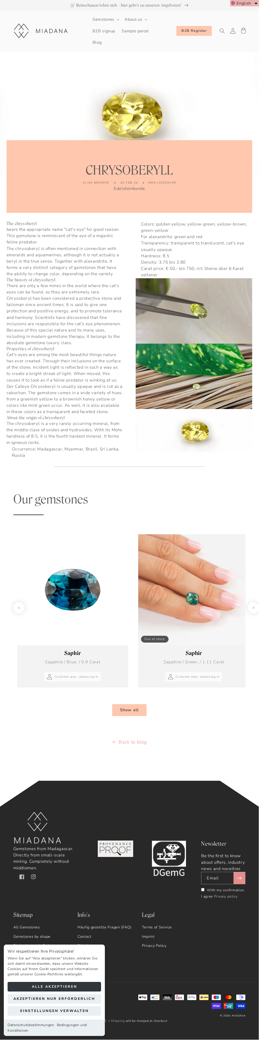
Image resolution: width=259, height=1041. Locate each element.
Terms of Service (157, 927)
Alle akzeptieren (54, 986)
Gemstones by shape (32, 936)
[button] (105, 19)
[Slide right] (253, 607)
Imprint (148, 936)
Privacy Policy (154, 945)
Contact (84, 936)
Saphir (72, 657)
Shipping (118, 1021)
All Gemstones (26, 927)
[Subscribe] (239, 878)
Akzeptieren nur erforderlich (54, 998)
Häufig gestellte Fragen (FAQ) (104, 927)
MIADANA (238, 1016)
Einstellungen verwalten (54, 1010)
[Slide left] (19, 607)
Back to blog (133, 742)
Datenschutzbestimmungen (31, 1025)
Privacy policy (226, 896)
